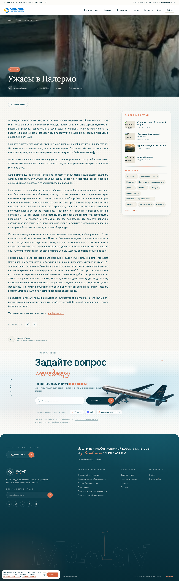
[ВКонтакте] (9, 504)
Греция (160, 204)
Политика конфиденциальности (92, 491)
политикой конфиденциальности (56, 422)
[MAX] (36, 504)
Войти (170, 10)
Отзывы (124, 487)
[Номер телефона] (60, 401)
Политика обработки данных (91, 495)
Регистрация (155, 479)
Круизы (107, 10)
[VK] (34, 324)
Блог (159, 10)
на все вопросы (77, 383)
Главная (11, 20)
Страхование (84, 487)
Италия (142, 188)
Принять (52, 575)
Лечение (130, 204)
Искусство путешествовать (151, 182)
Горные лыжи (132, 193)
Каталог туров (91, 10)
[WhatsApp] (29, 504)
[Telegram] (27, 324)
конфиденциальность (11, 576)
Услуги (137, 10)
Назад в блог (19, 104)
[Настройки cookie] (44, 574)
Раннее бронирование (88, 483)
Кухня (130, 182)
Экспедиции (146, 204)
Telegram (78, 412)
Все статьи (130, 210)
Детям (130, 188)
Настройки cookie (70, 576)
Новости (125, 483)
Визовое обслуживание (88, 475)
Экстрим (131, 176)
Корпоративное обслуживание (92, 479)
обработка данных (29, 576)
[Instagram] (22, 504)
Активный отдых (149, 176)
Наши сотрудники (129, 479)
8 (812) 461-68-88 (142, 2)
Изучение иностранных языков (139, 199)
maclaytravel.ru (56, 313)
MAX (91, 412)
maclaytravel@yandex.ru (164, 2)
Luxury (154, 188)
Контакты (148, 10)
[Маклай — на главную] (14, 10)
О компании (122, 10)
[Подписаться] (50, 495)
